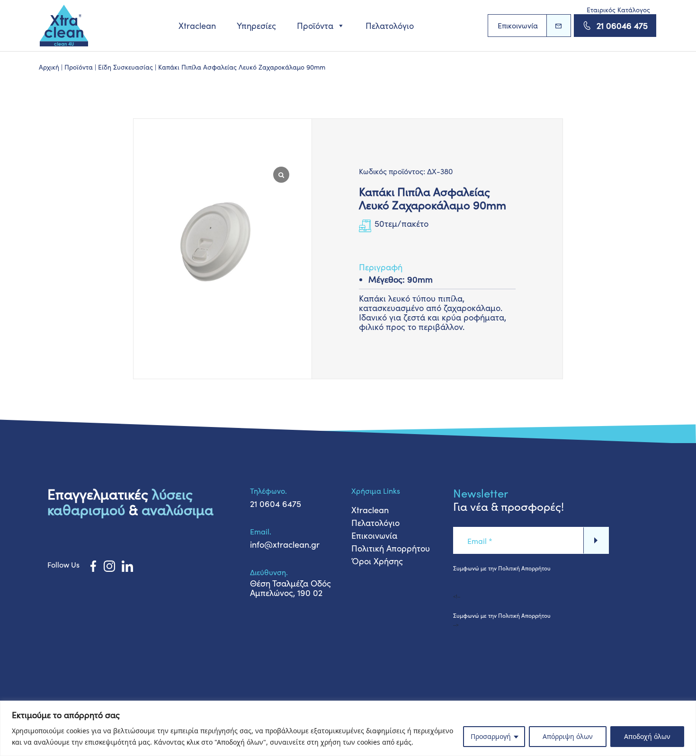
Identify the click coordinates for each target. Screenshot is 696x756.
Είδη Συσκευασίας (125, 66)
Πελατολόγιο (390, 25)
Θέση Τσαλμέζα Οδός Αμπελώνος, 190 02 (290, 588)
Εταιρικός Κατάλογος (618, 9)
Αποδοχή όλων (647, 736)
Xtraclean (197, 25)
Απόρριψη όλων (568, 736)
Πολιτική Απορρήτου (390, 548)
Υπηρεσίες (256, 25)
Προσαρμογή (491, 736)
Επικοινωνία (518, 25)
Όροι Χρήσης (377, 561)
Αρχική (49, 66)
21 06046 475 (622, 25)
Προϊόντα (315, 25)
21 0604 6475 (275, 503)
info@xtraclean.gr (285, 544)
